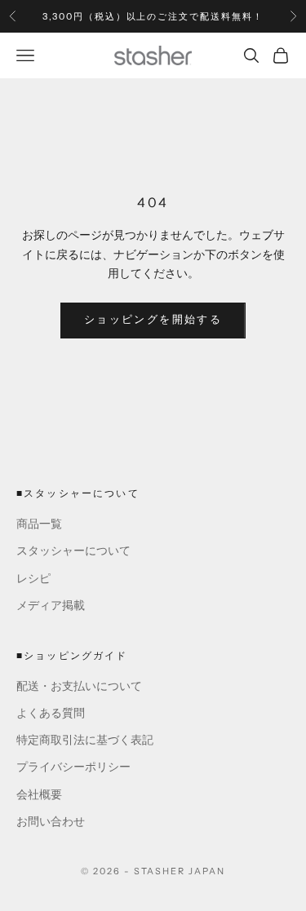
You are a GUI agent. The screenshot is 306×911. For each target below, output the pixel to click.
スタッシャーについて (73, 551)
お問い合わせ (50, 821)
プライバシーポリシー (73, 767)
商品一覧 (39, 524)
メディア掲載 (50, 605)
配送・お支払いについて (79, 686)
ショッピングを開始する (153, 319)
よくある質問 (50, 713)
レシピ (33, 578)
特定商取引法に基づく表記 (84, 740)
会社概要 (39, 795)
